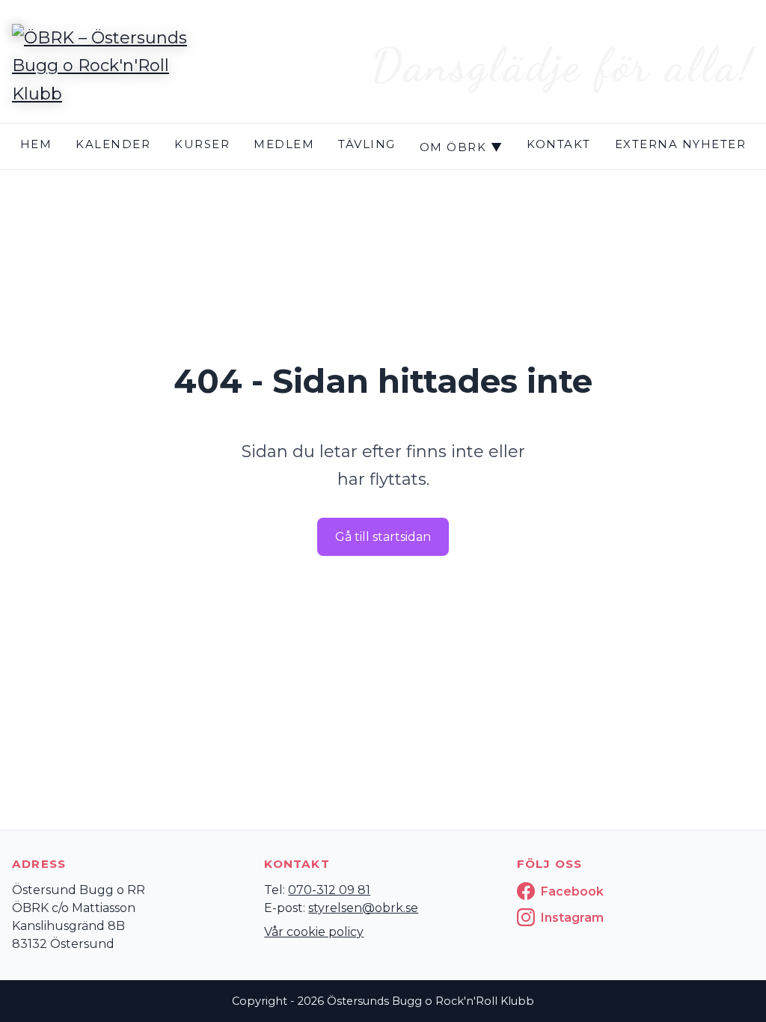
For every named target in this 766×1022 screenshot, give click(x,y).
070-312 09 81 (329, 890)
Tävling (367, 144)
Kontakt (559, 144)
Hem (36, 144)
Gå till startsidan (383, 537)
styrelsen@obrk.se (363, 908)
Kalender (113, 144)
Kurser (202, 144)
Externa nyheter (681, 144)
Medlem (284, 144)
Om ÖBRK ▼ (461, 147)
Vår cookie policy (314, 932)
